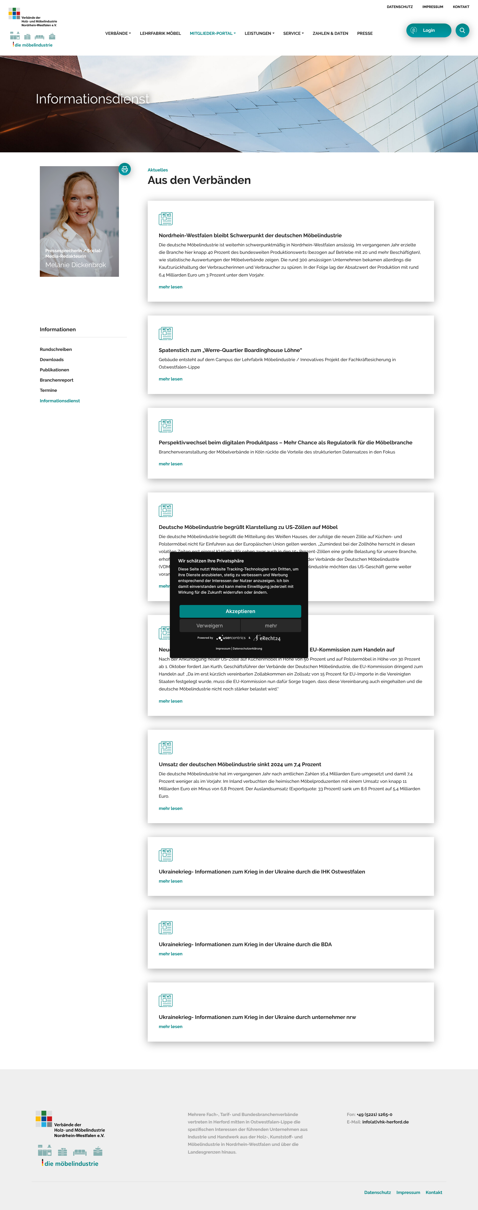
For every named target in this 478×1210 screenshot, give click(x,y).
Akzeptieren (240, 611)
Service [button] (291, 33)
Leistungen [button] (258, 33)
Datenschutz (400, 7)
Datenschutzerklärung (247, 648)
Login (429, 30)
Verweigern (209, 625)
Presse (365, 33)
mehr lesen (171, 287)
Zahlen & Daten (331, 33)
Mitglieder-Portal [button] (211, 33)
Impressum (432, 7)
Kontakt (461, 7)
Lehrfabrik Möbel (160, 33)
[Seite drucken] (124, 169)
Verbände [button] (116, 33)
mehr (271, 625)
